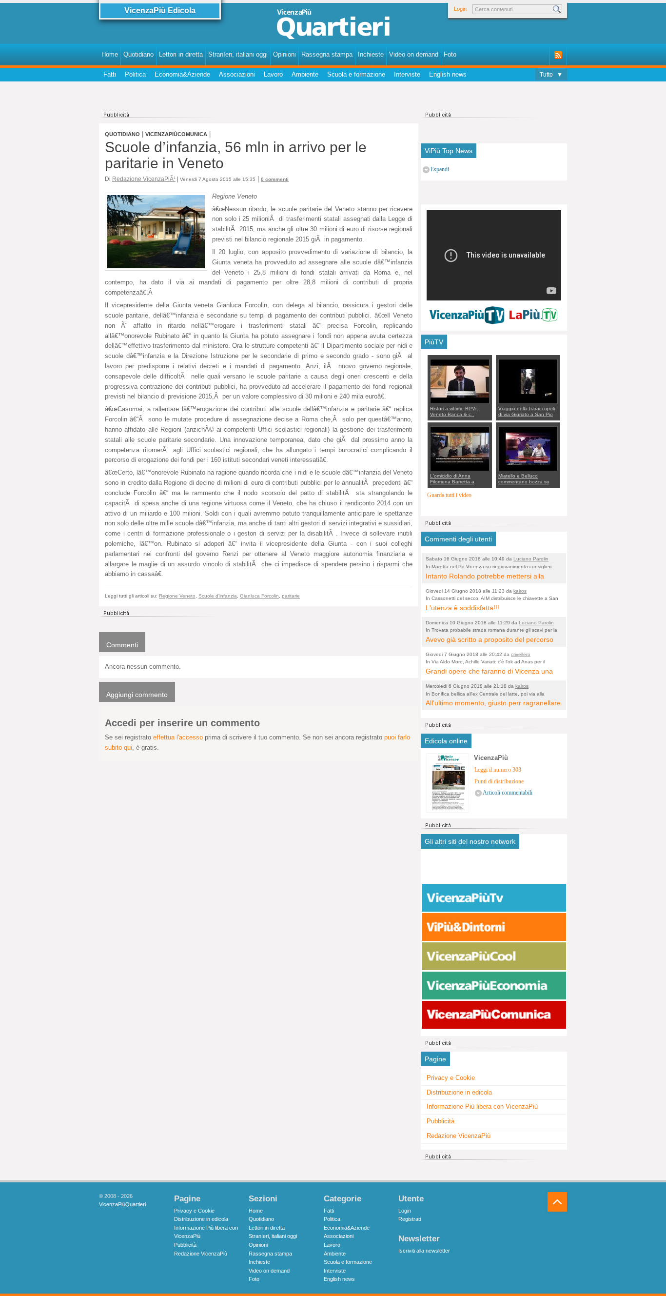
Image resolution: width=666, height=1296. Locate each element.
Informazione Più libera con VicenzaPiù (482, 1106)
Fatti (109, 74)
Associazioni (237, 74)
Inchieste (371, 54)
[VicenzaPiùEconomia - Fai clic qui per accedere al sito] (494, 986)
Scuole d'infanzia (217, 595)
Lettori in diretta (181, 54)
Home (109, 54)
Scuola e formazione (356, 74)
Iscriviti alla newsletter (424, 1251)
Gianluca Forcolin (259, 595)
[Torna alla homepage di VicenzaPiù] (333, 25)
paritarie (291, 595)
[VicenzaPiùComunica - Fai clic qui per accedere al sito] (494, 1015)
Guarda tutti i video (449, 495)
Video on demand (413, 54)
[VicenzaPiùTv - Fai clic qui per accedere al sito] (494, 898)
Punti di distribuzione (499, 781)
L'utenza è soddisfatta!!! (462, 608)
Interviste (407, 74)
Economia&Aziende (182, 74)
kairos (520, 591)
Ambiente (305, 74)
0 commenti (275, 179)
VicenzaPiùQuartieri (122, 1204)
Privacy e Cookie (451, 1077)
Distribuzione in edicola (459, 1092)
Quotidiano (138, 54)
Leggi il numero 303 (497, 770)
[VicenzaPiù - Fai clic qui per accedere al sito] (494, 869)
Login (460, 9)
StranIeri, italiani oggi (238, 54)
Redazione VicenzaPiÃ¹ (144, 179)
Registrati (409, 1219)
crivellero (520, 654)
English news (448, 74)
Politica (135, 74)
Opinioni (284, 54)
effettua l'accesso (178, 737)
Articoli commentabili (507, 793)
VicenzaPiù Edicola (160, 10)
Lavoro (273, 74)
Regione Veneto (177, 595)
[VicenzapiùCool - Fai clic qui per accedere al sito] (494, 956)
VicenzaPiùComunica (176, 134)
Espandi (440, 169)
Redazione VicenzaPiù (458, 1135)
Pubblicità (440, 1121)
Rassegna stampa (327, 54)
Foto (450, 54)
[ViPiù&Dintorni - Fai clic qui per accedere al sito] (494, 927)
